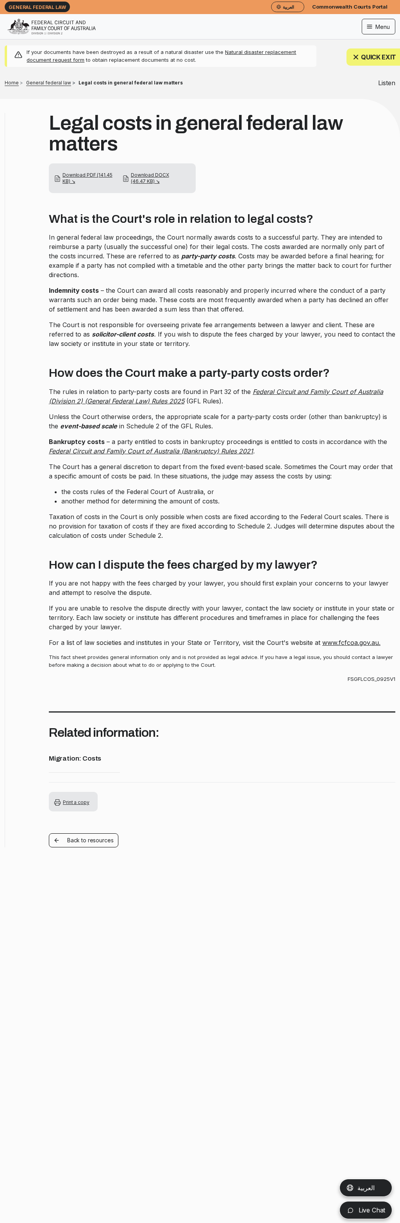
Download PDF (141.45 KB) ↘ (87, 178)
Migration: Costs (75, 758)
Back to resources (90, 840)
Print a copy (76, 802)
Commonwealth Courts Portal (350, 7)
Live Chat (371, 1210)
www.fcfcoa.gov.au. (351, 642)
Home (12, 83)
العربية (366, 1188)
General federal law (37, 7)
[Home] (51, 21)
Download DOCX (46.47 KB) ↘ (150, 178)
